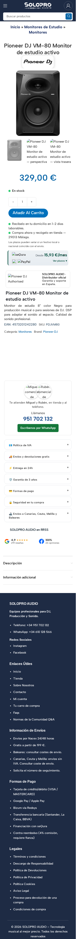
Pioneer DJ (50, 332)
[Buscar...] (69, 16)
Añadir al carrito (28, 212)
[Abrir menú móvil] (5, 5)
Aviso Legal (21, 891)
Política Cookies (24, 884)
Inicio (15, 27)
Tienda (18, 678)
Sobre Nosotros (23, 685)
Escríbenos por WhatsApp (38, 428)
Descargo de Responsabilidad (33, 863)
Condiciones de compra (29, 909)
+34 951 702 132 (38, 625)
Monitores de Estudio (43, 27)
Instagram (20, 646)
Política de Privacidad (27, 877)
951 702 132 (38, 419)
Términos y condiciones (29, 856)
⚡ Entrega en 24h (21, 468)
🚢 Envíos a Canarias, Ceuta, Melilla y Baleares (33, 515)
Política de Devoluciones (30, 870)
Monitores (38, 32)
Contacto (19, 692)
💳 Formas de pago (21, 491)
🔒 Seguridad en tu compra (26, 502)
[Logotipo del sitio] (38, 5)
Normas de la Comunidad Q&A (34, 719)
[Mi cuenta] (68, 5)
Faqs (16, 713)
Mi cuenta (20, 699)
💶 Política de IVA (20, 445)
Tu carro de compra (26, 706)
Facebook (19, 652)
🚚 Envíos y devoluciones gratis (29, 456)
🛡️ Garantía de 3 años (23, 479)
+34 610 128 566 (40, 632)
